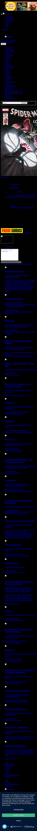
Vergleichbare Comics (12, 604)
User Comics (9, 17)
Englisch (8, 89)
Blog (6, 26)
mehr (18, 821)
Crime (7, 62)
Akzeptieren (18, 815)
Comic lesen (5, 177)
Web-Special (9, 87)
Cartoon (7, 69)
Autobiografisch (10, 82)
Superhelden (9, 55)
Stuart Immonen (29, 207)
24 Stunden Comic (11, 86)
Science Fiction (10, 51)
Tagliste (7, 768)
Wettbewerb (9, 21)
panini (19, 191)
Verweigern (19, 810)
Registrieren (12, 40)
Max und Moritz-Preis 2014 (14, 91)
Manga (7, 64)
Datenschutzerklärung (12, 775)
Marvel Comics (11, 197)
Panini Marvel (22, 197)
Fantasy (7, 53)
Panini (17, 195)
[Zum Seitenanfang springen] (9, 789)
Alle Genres (9, 49)
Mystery (7, 73)
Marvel (22, 195)
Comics (11, 195)
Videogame (8, 66)
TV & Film (8, 77)
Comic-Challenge (10, 98)
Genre (3, 44)
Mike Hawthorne (17, 207)
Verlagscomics (9, 19)
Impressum (8, 777)
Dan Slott (13, 206)
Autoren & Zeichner (7, 42)
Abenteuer (8, 78)
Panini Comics (31, 195)
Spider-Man (31, 197)
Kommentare (9, 246)
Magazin (8, 95)
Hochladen (4, 29)
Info (6, 762)
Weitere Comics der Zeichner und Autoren (18, 264)
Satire (7, 84)
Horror (7, 60)
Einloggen (4, 40)
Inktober (7, 97)
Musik (7, 75)
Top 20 (7, 24)
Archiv (7, 22)
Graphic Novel (10, 67)
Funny (7, 71)
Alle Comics (9, 47)
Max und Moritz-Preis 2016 (14, 93)
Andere (7, 58)
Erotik (7, 80)
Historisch (8, 56)
